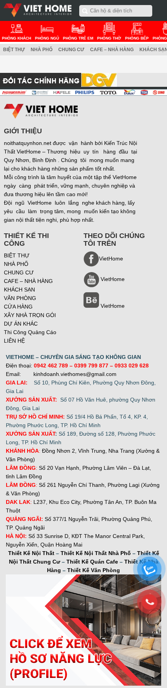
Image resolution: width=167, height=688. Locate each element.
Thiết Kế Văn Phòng (93, 570)
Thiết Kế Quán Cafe (92, 562)
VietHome (113, 306)
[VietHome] (104, 285)
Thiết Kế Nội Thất (31, 553)
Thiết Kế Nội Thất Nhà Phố (96, 553)
